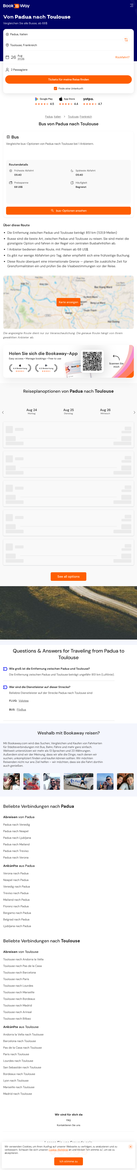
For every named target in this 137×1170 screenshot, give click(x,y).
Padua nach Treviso (16, 851)
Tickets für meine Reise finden (68, 79)
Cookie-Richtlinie (58, 1149)
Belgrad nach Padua (16, 919)
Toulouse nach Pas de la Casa (22, 966)
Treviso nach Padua (16, 893)
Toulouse (73, 116)
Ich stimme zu (69, 1161)
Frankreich (86, 116)
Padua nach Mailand (16, 844)
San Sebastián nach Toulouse (22, 1067)
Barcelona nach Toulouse (19, 1041)
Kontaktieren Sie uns (68, 1125)
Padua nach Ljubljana (17, 838)
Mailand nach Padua (16, 900)
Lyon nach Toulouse (16, 1080)
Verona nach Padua (16, 873)
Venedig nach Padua (16, 886)
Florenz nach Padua (16, 906)
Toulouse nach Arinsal (17, 1012)
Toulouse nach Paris (16, 979)
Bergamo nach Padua (17, 913)
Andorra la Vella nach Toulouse (23, 1034)
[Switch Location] (126, 39)
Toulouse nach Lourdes (18, 986)
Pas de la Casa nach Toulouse (22, 1047)
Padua (49, 116)
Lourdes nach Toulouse (18, 1061)
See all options (68, 576)
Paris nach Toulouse (16, 1054)
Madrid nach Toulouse (17, 1094)
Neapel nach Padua (16, 880)
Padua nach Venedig (16, 824)
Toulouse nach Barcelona (19, 972)
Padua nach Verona (16, 857)
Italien (57, 116)
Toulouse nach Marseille (18, 992)
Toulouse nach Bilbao (17, 1018)
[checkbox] (55, 88)
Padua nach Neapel (16, 831)
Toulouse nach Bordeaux (19, 999)
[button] (132, 5)
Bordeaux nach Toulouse (19, 1074)
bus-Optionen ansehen (71, 211)
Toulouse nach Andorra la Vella (23, 959)
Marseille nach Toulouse (18, 1087)
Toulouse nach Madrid (17, 1005)
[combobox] (68, 34)
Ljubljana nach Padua (17, 926)
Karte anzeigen (68, 302)
